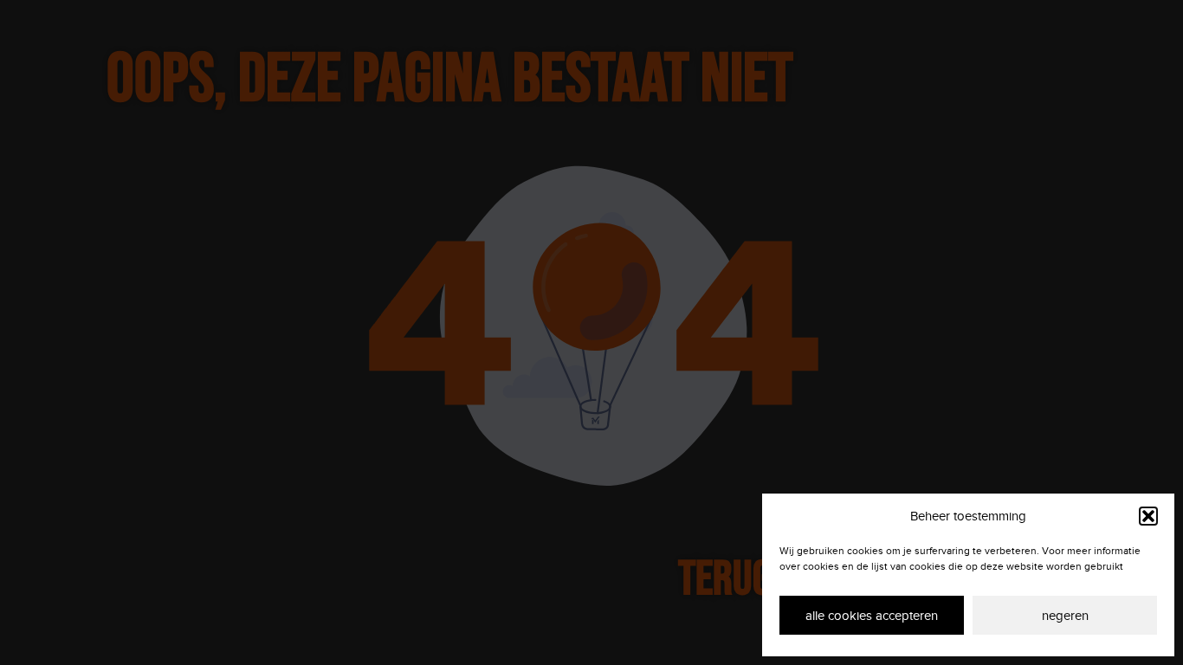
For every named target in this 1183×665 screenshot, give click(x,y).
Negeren (1065, 616)
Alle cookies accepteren (871, 616)
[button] (1148, 516)
